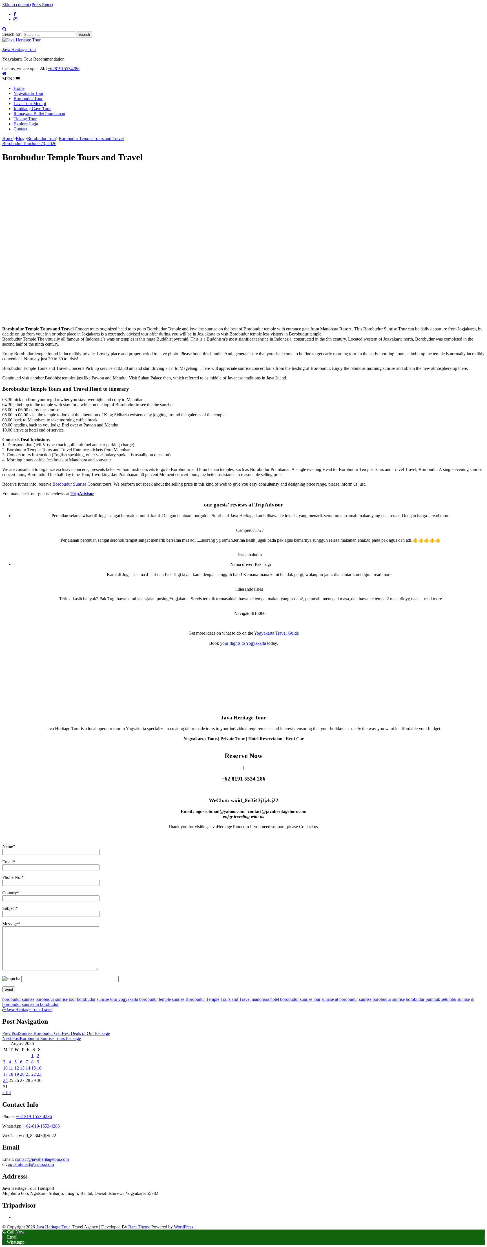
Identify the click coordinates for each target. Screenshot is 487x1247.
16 (39, 1068)
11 (11, 1068)
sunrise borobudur (375, 999)
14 (28, 1068)
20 (22, 1074)
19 (16, 1074)
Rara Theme (139, 1226)
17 (5, 1074)
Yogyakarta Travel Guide (276, 633)
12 (16, 1068)
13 (22, 1068)
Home (19, 88)
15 (33, 1068)
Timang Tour (25, 118)
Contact (20, 128)
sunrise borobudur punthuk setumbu (424, 999)
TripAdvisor (82, 493)
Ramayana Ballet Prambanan (39, 113)
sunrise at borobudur (340, 999)
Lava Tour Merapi (30, 103)
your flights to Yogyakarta (243, 643)
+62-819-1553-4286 (34, 1116)
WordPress (183, 1226)
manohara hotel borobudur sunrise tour (286, 999)
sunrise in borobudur (40, 1004)
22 (33, 1074)
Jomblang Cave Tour (32, 108)
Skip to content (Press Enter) (27, 4)
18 (11, 1074)
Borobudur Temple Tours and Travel (218, 999)
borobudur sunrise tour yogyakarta (107, 999)
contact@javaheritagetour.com (42, 1159)
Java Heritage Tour (19, 49)
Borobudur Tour (28, 98)
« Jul (6, 1092)
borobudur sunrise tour (56, 999)
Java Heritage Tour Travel (29, 1009)
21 (28, 1074)
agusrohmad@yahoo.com (31, 1164)
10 (5, 1068)
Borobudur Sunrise (69, 484)
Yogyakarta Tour (28, 93)
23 (39, 1074)
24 (5, 1080)
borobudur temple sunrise (161, 999)
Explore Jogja (26, 123)
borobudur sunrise (18, 999)
